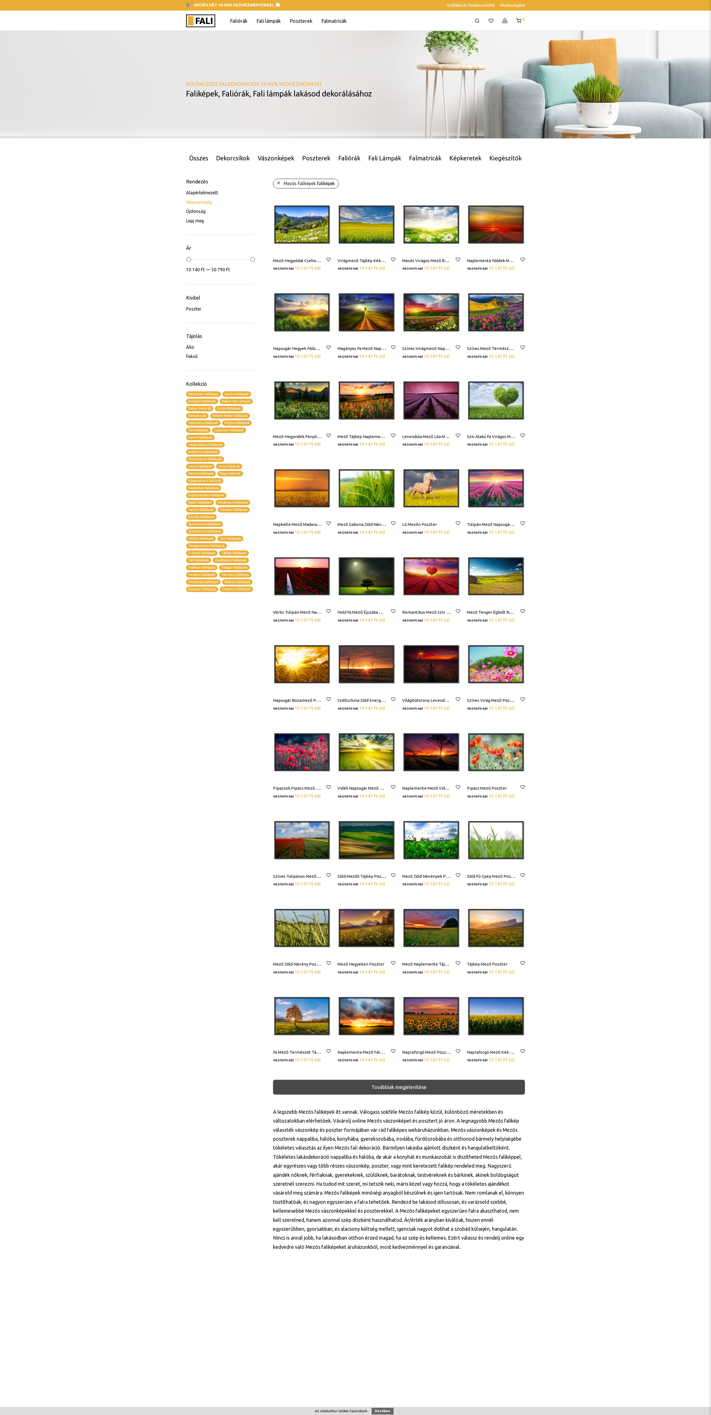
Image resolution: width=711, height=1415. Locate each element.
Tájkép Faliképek (234, 553)
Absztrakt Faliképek (203, 394)
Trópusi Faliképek (201, 553)
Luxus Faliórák (229, 466)
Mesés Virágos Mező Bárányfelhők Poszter (443, 260)
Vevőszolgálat (512, 5)
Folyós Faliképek (236, 423)
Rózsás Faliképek (201, 517)
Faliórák (238, 21)
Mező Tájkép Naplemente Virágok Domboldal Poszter (389, 436)
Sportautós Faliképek (204, 524)
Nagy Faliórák (230, 473)
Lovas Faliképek (200, 466)
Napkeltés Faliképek (203, 488)
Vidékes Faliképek (201, 567)
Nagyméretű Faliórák (204, 481)
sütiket (343, 1411)
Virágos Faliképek (201, 574)
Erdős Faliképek (229, 408)
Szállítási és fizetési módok (471, 5)
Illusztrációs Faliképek (205, 459)
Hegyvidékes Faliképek (205, 444)
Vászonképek (276, 158)
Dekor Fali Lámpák (236, 401)
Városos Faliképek (235, 574)
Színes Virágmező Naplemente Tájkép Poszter (447, 348)
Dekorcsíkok (233, 158)
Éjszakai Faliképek (202, 589)
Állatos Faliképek (237, 582)
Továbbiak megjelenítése (399, 1087)
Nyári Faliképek (200, 502)
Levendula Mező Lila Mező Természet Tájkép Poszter (453, 436)
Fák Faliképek (198, 430)
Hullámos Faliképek (203, 452)
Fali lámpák (268, 21)
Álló (190, 347)
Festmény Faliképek (203, 423)
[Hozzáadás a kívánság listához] (328, 259)
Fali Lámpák (384, 158)
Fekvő (191, 356)
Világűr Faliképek (234, 567)
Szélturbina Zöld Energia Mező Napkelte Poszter (383, 700)
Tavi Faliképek (230, 538)
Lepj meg (195, 220)
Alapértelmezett (202, 192)
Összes (198, 158)
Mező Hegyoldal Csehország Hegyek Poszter (315, 260)
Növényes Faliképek (233, 502)
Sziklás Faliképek (201, 538)
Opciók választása (291, 268)
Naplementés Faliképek (206, 495)
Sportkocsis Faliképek (204, 531)
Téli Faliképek (198, 560)
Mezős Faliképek (201, 473)
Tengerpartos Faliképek (206, 546)
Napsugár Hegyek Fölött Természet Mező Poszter (321, 348)
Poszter (193, 308)
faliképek (309, 183)
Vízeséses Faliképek (203, 582)
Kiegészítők (505, 158)
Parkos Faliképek (201, 509)
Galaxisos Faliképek (229, 430)
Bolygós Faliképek (202, 401)
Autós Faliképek (237, 394)
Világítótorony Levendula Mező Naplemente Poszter (452, 700)
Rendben (382, 1411)
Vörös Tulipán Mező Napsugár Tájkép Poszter (316, 612)
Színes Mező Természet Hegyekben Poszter (509, 348)
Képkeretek (465, 158)
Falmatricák (334, 21)
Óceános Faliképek (236, 589)
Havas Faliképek (200, 437)
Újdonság (196, 211)
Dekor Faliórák (199, 408)
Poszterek (301, 21)
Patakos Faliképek (233, 509)
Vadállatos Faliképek (231, 560)
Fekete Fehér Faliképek (230, 415)
